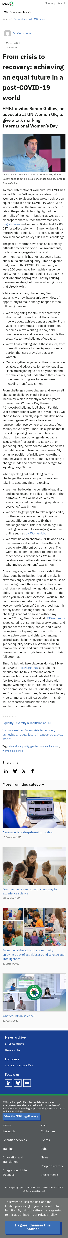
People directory (52, 1166)
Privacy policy (11, 1187)
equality (24, 746)
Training (8, 1148)
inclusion (54, 746)
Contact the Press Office (19, 1065)
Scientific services (15, 1140)
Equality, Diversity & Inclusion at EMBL (28, 723)
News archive (12, 1050)
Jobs (44, 1148)
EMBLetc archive (14, 1044)
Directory (49, 3)
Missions (7, 1125)
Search (61, 3)
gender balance (39, 746)
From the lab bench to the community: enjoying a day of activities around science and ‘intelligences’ (34, 955)
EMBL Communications (16, 12)
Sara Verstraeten (22, 33)
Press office (20, 19)
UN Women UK (35, 533)
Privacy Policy (47, 1214)
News (44, 1157)
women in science (13, 751)
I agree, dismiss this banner (33, 1227)
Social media (49, 1174)
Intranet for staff (36, 1191)
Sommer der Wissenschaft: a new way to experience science (30, 891)
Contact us (48, 1131)
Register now (11, 224)
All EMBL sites (37, 19)
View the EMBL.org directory (21, 1116)
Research (9, 1131)
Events (45, 1140)
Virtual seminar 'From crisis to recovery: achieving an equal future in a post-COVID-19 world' (33, 735)
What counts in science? (19, 1016)
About (43, 1125)
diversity (14, 746)
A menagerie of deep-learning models (28, 832)
